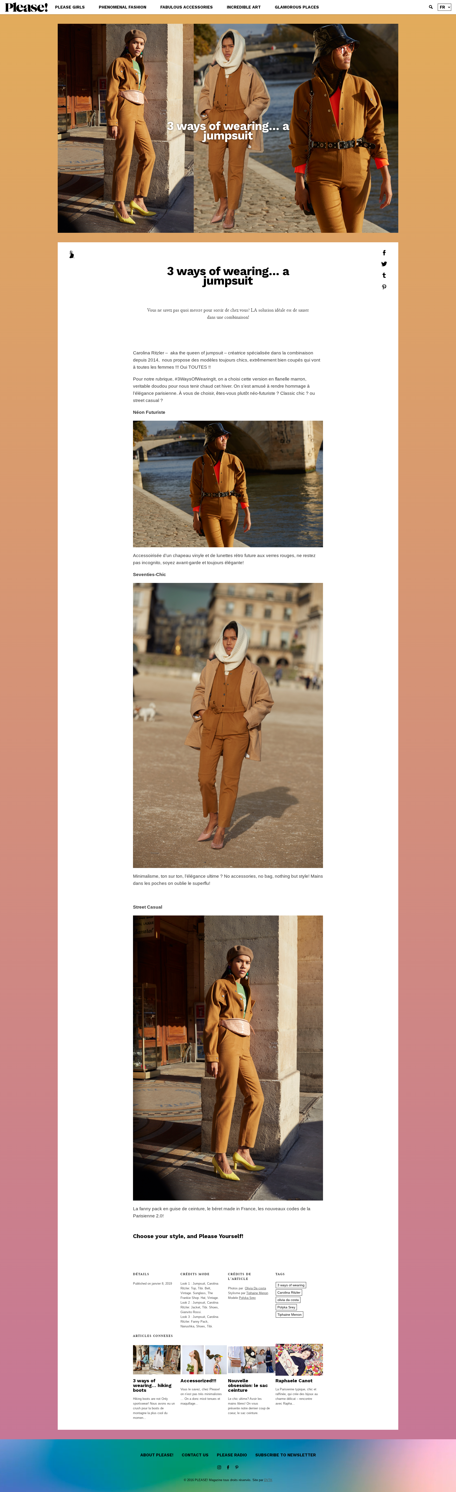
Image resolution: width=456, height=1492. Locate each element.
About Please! (156, 1455)
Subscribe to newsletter (285, 1455)
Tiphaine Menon (257, 1293)
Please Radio (232, 1455)
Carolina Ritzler (288, 1292)
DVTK (268, 1480)
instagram (219, 1467)
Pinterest (237, 1467)
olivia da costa (288, 1300)
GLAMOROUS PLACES (297, 7)
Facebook (228, 1467)
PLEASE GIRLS (70, 7)
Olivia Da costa (255, 1288)
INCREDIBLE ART (244, 7)
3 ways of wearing (290, 1285)
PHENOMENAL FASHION (122, 7)
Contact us (195, 1455)
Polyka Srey (247, 1298)
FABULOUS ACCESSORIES (186, 7)
